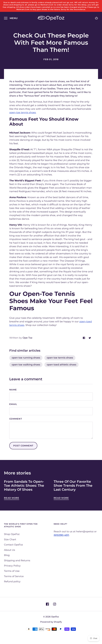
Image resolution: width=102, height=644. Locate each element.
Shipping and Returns (17, 560)
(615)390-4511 (61, 535)
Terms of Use (12, 571)
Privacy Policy (12, 565)
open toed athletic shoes (61, 364)
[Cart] (96, 18)
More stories (17, 473)
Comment (15, 419)
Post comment (23, 445)
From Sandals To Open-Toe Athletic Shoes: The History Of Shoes (24, 485)
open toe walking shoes (26, 364)
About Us (9, 550)
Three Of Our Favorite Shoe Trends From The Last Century (73, 485)
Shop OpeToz (12, 534)
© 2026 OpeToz (51, 616)
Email (13, 404)
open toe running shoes (26, 357)
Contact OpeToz (13, 544)
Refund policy (12, 581)
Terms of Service (14, 576)
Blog (7, 555)
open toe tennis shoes (60, 357)
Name (13, 389)
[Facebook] (47, 604)
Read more (11, 498)
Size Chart (10, 539)
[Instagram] (55, 604)
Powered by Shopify (51, 622)
